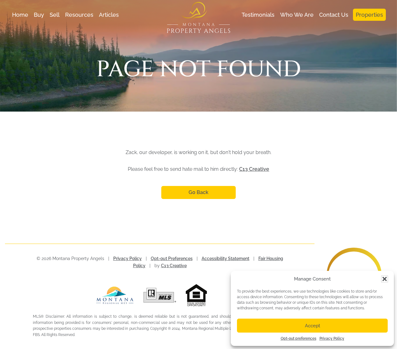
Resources (79, 14)
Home (20, 14)
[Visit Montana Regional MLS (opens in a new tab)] (114, 295)
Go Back (198, 192)
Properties (369, 14)
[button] (384, 279)
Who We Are (297, 14)
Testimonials (258, 14)
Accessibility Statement (225, 258)
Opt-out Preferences (172, 258)
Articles (109, 14)
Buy (39, 14)
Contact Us (333, 14)
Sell (55, 14)
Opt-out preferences (298, 338)
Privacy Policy (331, 338)
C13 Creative (254, 169)
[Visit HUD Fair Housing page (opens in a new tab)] (204, 295)
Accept (312, 326)
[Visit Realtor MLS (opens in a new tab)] (159, 295)
